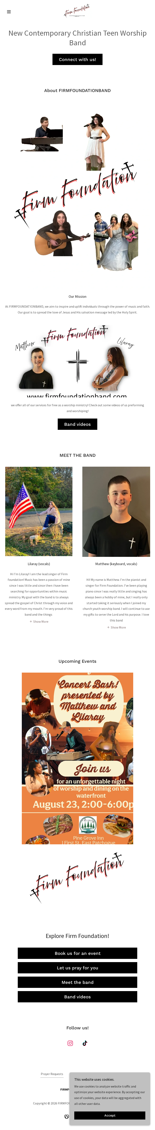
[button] (16, 12)
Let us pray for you (77, 967)
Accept (109, 1116)
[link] (77, 11)
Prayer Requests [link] (52, 1074)
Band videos (77, 424)
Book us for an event (78, 953)
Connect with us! (77, 59)
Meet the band (78, 982)
